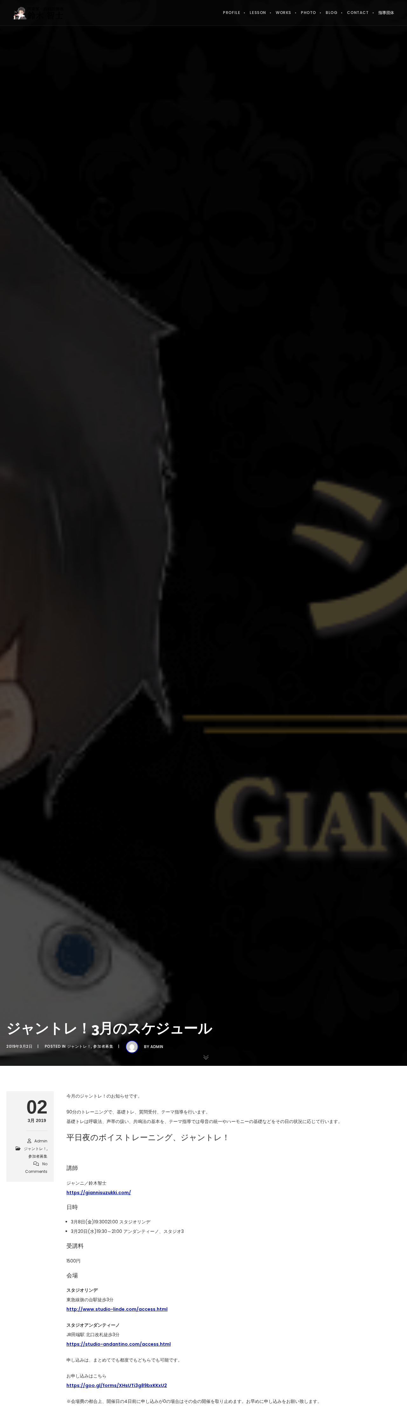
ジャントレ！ (79, 1046)
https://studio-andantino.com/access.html (118, 1344)
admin (156, 1046)
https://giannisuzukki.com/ (98, 1192)
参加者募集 (103, 1046)
